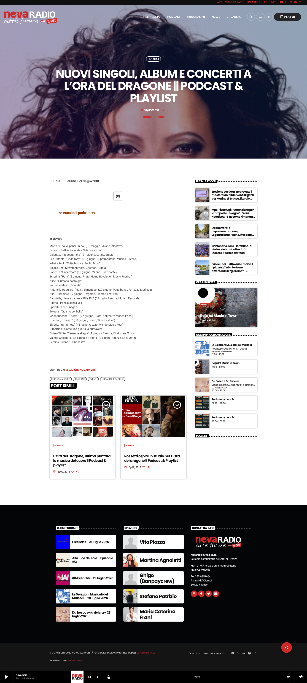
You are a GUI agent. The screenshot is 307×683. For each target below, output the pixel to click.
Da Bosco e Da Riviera (225, 381)
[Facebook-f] (201, 594)
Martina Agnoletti (160, 560)
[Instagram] (295, 2)
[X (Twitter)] (286, 2)
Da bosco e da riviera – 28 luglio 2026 (91, 614)
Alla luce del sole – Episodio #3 (92, 560)
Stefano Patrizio (158, 596)
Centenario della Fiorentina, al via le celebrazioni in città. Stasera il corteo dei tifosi (232, 249)
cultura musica (60, 379)
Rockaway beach (223, 399)
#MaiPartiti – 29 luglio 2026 (92, 578)
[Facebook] (300, 2)
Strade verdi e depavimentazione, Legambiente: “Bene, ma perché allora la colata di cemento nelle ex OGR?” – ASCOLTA (233, 235)
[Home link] (23, 17)
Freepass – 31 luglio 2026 (90, 542)
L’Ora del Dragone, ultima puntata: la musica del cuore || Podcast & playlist (82, 460)
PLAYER (287, 17)
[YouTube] (281, 2)
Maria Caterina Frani (157, 614)
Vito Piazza (152, 542)
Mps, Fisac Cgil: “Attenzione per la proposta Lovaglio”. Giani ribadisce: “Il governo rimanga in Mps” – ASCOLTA (233, 215)
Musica (205, 305)
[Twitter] (208, 594)
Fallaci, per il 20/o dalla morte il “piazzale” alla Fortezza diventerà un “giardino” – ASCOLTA (232, 269)
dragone (79, 379)
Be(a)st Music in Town (218, 315)
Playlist (153, 59)
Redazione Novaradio (80, 370)
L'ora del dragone (113, 379)
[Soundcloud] (290, 2)
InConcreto (75, 660)
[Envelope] (216, 594)
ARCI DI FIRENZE (146, 652)
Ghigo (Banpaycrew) (157, 578)
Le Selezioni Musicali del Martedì (232, 345)
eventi (93, 379)
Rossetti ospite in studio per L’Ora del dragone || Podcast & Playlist (152, 458)
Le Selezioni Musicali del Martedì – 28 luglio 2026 (90, 596)
